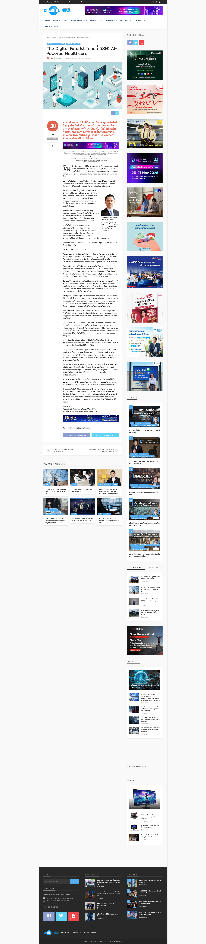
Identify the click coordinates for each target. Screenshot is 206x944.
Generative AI (50, 513)
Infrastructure (137, 547)
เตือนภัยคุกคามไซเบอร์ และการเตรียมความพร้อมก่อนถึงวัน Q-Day (144, 524)
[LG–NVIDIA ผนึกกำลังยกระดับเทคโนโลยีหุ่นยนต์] (82, 477)
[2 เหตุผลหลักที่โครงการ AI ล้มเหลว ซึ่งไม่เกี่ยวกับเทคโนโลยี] (144, 416)
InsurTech (107, 484)
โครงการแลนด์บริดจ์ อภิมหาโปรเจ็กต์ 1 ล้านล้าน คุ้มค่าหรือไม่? (150, 913)
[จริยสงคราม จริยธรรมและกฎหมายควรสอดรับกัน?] (144, 478)
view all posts (52, 138)
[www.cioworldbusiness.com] (51, 933)
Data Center (155, 544)
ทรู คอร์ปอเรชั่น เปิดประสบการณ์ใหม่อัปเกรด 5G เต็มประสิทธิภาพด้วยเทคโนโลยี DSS (108, 894)
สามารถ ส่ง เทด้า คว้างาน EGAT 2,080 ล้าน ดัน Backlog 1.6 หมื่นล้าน (150, 601)
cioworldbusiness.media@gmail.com (62, 898)
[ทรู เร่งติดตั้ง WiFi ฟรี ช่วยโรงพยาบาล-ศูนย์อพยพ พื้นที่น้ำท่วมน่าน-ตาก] (134, 613)
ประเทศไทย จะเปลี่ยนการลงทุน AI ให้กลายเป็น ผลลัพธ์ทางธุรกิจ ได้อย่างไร (109, 521)
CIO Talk (147, 423)
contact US (76, 932)
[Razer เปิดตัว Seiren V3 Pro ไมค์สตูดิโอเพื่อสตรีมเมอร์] (134, 837)
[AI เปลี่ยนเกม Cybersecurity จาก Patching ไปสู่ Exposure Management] (134, 709)
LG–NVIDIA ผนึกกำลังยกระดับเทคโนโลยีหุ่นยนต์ (82, 490)
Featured (124, 20)
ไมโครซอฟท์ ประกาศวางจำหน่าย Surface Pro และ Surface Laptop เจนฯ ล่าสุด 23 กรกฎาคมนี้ (150, 816)
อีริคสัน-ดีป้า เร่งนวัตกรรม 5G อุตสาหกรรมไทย (105, 904)
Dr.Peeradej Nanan (73, 43)
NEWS (55, 20)
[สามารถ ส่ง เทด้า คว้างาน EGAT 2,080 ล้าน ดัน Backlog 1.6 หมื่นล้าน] (134, 601)
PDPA (59, 513)
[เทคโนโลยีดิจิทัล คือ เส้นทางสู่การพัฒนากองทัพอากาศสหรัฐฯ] (132, 904)
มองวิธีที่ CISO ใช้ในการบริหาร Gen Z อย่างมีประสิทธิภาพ (150, 892)
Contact (81, 2)
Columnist (138, 20)
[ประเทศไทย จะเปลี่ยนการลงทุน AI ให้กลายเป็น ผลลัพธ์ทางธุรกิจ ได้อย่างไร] (109, 506)
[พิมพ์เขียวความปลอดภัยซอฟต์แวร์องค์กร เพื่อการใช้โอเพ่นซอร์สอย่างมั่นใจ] (134, 730)
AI (75, 58)
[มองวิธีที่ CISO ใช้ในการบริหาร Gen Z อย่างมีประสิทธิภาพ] (132, 893)
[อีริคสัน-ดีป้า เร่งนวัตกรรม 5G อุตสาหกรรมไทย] (90, 906)
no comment (69, 58)
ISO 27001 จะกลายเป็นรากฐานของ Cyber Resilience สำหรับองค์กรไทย (150, 719)
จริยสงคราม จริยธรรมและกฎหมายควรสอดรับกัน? (143, 493)
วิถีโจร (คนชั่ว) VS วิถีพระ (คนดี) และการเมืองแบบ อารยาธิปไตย (143, 462)
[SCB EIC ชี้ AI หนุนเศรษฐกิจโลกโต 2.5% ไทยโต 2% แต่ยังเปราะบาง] (55, 477)
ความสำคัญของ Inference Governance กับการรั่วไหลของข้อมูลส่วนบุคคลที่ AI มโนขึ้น (55, 521)
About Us (72, 2)
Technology (95, 20)
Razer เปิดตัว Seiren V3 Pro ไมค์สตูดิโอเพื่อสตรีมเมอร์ (150, 836)
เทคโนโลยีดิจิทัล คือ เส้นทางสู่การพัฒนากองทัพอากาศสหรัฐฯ (150, 903)
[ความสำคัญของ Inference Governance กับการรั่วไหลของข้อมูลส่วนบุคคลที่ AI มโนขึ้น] (55, 506)
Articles (51, 43)
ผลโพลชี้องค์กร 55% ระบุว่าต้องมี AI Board (107, 915)
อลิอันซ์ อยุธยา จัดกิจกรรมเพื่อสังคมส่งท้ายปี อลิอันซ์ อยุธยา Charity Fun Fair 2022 (108, 882)
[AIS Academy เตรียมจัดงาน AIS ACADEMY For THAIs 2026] (82, 506)
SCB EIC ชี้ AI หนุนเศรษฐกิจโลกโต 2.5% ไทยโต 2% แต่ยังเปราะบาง (55, 491)
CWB (51, 58)
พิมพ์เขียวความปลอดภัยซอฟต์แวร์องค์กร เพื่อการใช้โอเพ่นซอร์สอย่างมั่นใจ (150, 730)
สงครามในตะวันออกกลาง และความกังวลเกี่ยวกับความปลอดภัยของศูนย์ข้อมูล (144, 555)
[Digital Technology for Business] (57, 10)
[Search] (161, 20)
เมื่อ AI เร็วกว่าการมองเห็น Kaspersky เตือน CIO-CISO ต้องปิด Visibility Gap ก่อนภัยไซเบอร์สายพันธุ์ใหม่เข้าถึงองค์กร (150, 697)
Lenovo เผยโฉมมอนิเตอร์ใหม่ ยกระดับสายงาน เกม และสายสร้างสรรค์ (144, 805)
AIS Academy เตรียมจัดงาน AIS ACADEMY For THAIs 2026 (82, 520)
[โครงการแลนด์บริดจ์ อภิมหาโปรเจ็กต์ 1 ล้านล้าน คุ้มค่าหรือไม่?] (132, 915)
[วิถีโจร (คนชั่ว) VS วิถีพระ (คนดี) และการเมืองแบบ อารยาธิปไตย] (144, 447)
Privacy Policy (90, 932)
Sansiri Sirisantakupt (149, 425)
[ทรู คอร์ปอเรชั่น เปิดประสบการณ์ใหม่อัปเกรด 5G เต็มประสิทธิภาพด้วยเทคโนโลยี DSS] (90, 894)
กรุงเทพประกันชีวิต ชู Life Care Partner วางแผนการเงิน (150, 578)
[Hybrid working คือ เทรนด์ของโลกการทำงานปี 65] (132, 883)
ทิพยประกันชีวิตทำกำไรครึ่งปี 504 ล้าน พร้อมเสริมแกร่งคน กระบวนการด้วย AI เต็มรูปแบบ (108, 491)
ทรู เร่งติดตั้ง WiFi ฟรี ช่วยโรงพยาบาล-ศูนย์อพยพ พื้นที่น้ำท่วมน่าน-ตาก (150, 612)
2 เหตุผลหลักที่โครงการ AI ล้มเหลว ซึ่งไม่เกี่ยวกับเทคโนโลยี (144, 431)
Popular (137, 567)
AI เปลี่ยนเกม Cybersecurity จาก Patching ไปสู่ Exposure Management (150, 709)
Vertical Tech (51, 26)
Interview (110, 20)
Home (64, 2)
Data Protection (52, 511)
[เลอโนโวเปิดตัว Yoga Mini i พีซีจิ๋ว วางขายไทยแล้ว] (134, 828)
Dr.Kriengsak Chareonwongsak (142, 456)
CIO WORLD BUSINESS (61, 901)
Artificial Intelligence (84, 58)
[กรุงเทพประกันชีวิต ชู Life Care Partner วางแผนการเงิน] (134, 579)
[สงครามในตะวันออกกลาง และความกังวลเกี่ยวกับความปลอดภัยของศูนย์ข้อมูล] (144, 540)
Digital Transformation (74, 20)
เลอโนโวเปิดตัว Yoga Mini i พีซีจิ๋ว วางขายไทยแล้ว (150, 826)
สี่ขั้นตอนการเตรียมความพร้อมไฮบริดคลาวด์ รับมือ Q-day (145, 686)
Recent (154, 567)
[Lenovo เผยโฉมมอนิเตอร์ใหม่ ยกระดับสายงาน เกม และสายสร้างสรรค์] (144, 798)
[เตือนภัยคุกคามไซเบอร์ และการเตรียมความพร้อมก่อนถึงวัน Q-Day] (144, 509)
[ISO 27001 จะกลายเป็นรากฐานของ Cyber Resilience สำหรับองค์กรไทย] (134, 720)
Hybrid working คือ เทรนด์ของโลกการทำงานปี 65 (150, 881)
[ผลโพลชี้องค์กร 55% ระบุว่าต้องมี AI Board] (90, 917)
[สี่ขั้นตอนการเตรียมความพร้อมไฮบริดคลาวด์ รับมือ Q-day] (144, 680)
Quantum (154, 516)
